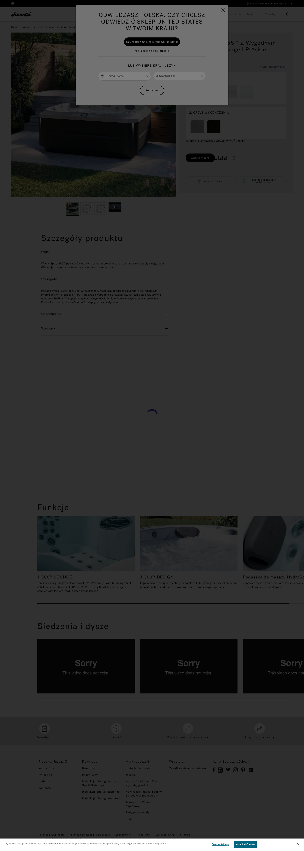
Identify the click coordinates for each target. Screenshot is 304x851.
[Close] (298, 844)
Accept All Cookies (245, 844)
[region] (152, 845)
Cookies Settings (220, 844)
